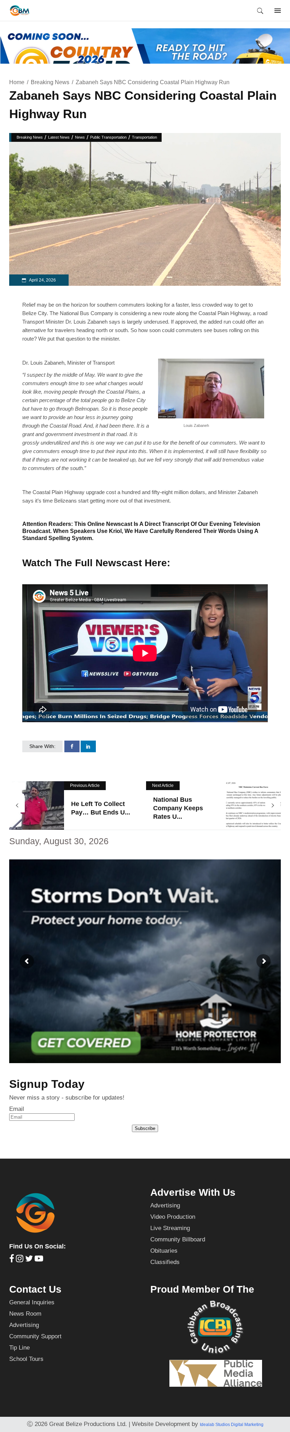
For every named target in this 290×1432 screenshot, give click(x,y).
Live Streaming (170, 1228)
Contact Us (35, 1289)
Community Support (35, 1336)
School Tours (26, 1359)
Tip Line (19, 1347)
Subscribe (145, 1128)
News (80, 137)
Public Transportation (108, 137)
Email (16, 1109)
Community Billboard (177, 1239)
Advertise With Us (193, 1192)
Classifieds (165, 1262)
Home (16, 82)
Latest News (59, 137)
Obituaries (164, 1250)
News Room (25, 1313)
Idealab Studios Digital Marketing (231, 1424)
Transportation (144, 137)
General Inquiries (31, 1302)
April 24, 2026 (42, 280)
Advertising (165, 1205)
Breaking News (50, 82)
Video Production (172, 1216)
